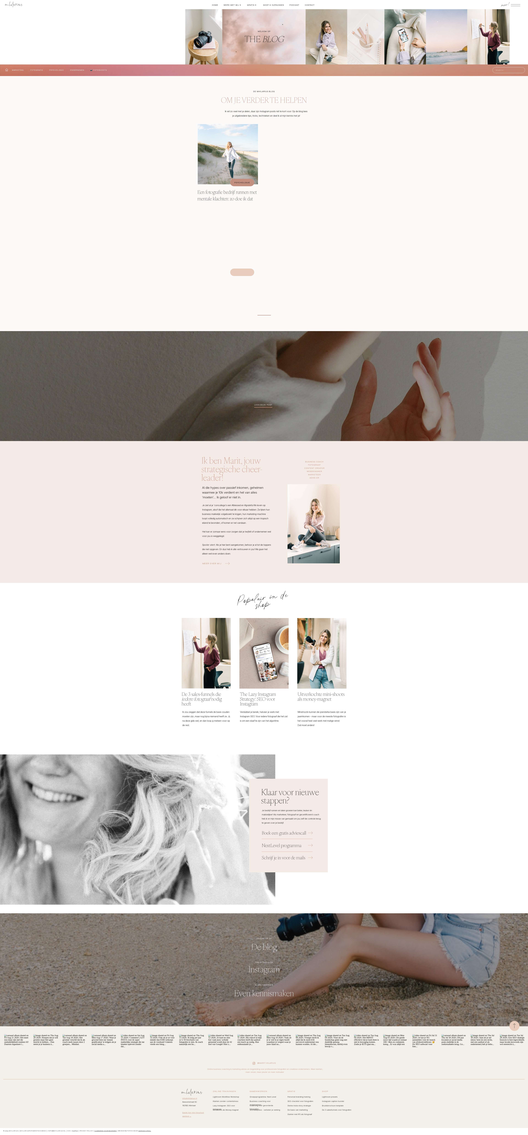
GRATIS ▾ (251, 5)
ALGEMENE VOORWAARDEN (105, 1131)
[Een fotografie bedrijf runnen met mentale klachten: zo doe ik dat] (228, 154)
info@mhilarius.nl (189, 1098)
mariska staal (144, 1131)
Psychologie (242, 182)
